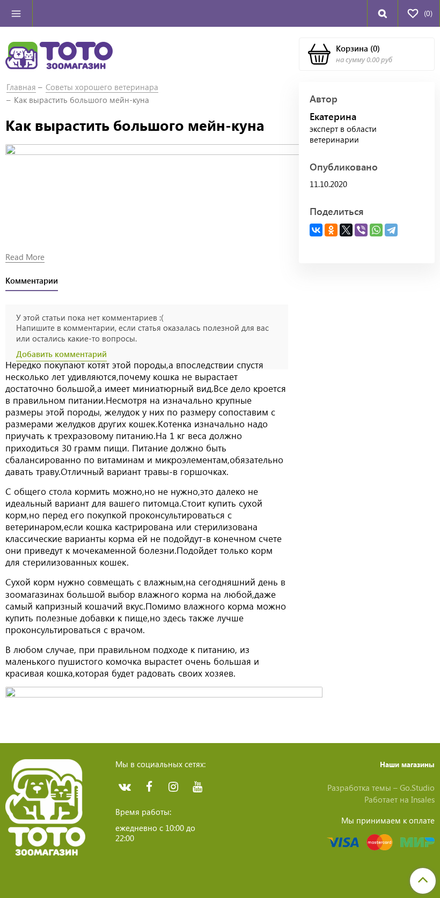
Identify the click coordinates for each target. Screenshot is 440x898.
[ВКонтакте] (316, 230)
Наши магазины (407, 764)
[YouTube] (197, 786)
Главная (21, 86)
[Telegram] (391, 230)
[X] (346, 230)
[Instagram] (173, 786)
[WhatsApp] (376, 230)
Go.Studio (417, 787)
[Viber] (361, 230)
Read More (25, 256)
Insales (423, 799)
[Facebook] (149, 786)
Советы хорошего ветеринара (102, 86)
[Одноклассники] (331, 230)
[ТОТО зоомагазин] (59, 54)
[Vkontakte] (124, 786)
